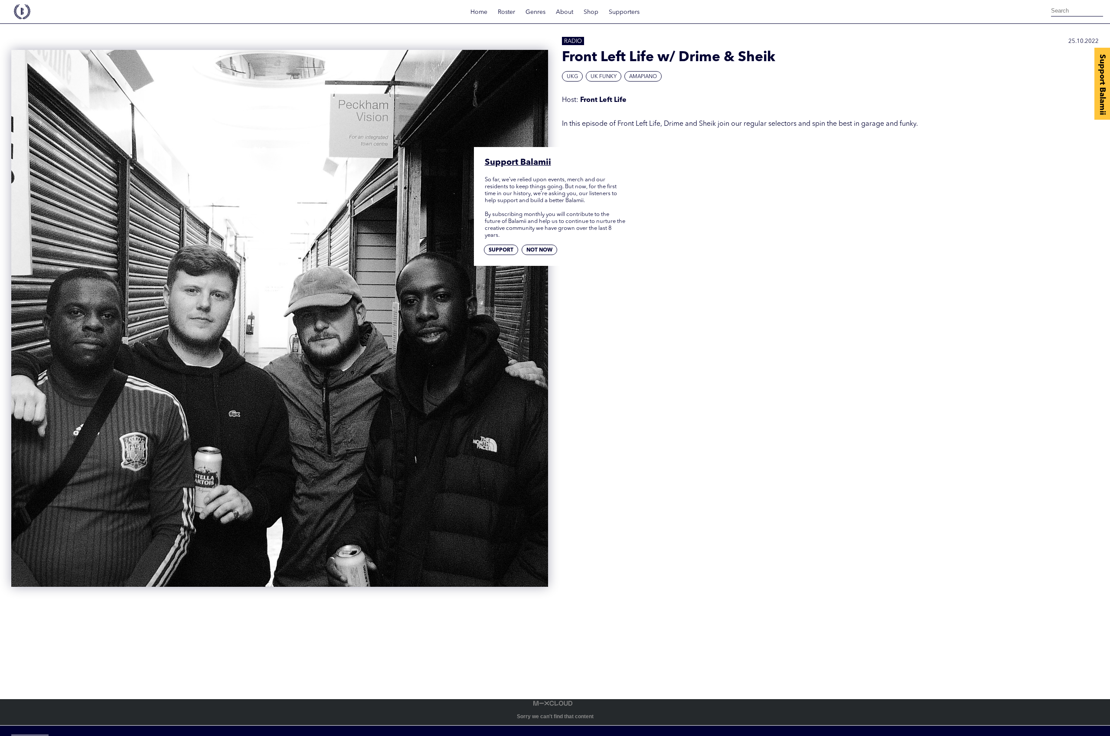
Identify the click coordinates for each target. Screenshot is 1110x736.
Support (501, 250)
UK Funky (604, 76)
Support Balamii (1102, 84)
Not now (539, 250)
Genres (535, 12)
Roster (506, 12)
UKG (572, 76)
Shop (591, 12)
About (564, 12)
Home (478, 12)
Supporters (624, 12)
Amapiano (643, 76)
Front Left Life (603, 100)
